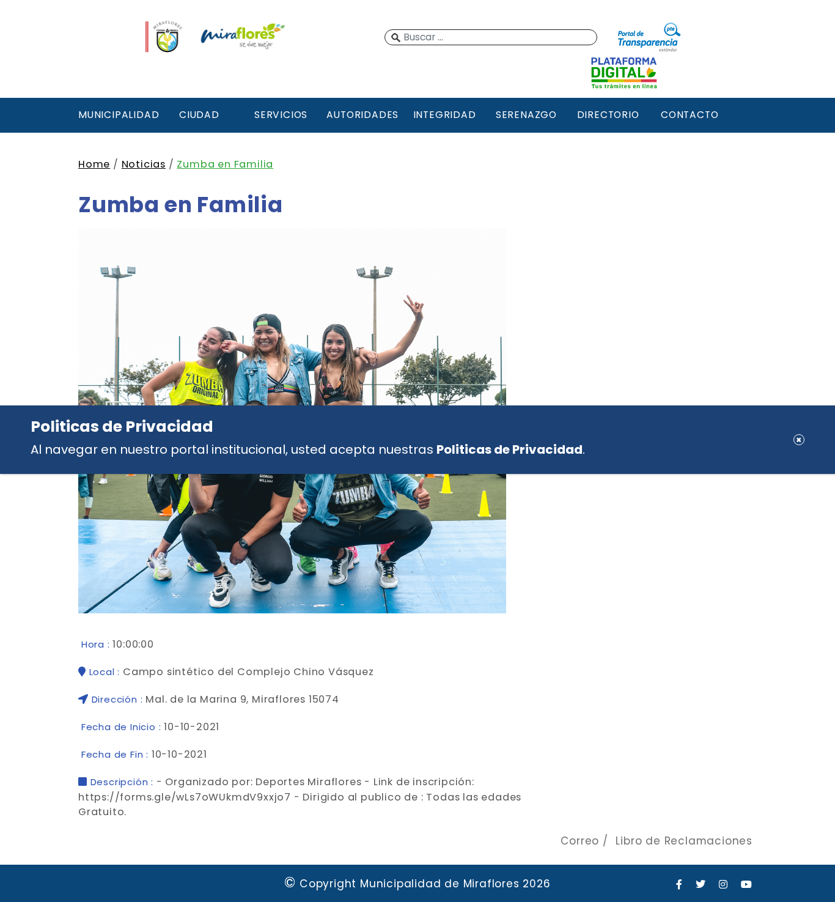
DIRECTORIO (608, 114)
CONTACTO (689, 114)
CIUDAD (199, 114)
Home (94, 164)
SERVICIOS (280, 114)
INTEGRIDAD (444, 114)
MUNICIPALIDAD (117, 114)
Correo (580, 841)
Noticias (144, 164)
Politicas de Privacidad (509, 449)
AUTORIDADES (362, 114)
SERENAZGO (526, 114)
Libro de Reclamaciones (684, 841)
